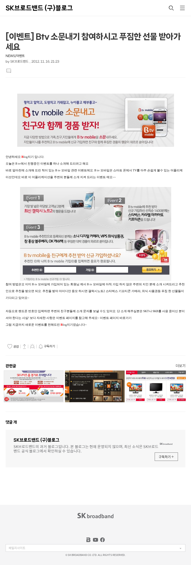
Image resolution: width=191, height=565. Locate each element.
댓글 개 (11, 422)
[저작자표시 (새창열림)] (61, 346)
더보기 (180, 365)
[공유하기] (24, 346)
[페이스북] (102, 539)
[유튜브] (95, 539)
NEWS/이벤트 (15, 55)
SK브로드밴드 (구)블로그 (39, 8)
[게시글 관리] (32, 346)
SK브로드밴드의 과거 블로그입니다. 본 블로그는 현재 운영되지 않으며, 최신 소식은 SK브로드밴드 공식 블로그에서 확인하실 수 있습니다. (86, 448)
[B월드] (88, 539)
